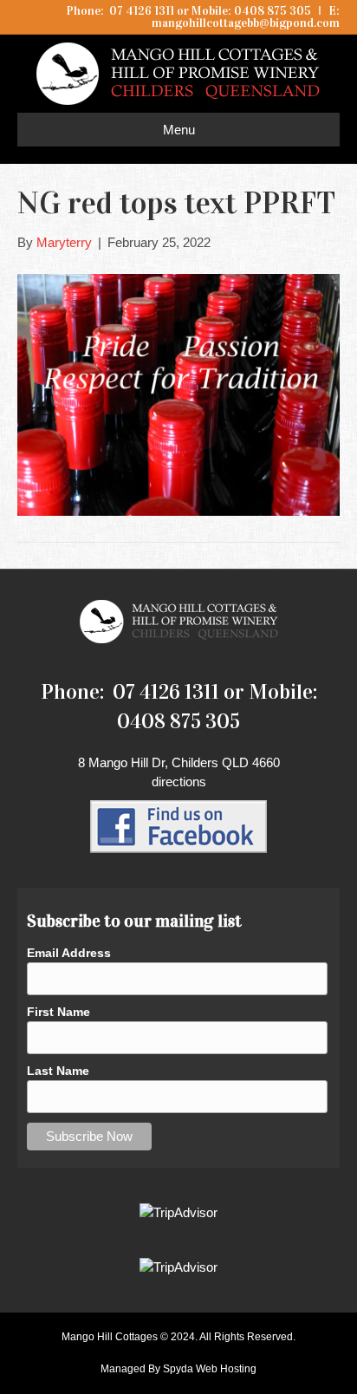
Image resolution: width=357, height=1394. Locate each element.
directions (179, 781)
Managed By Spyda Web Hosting (178, 1369)
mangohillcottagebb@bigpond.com (246, 23)
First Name (58, 1012)
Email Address (69, 953)
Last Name (58, 1071)
